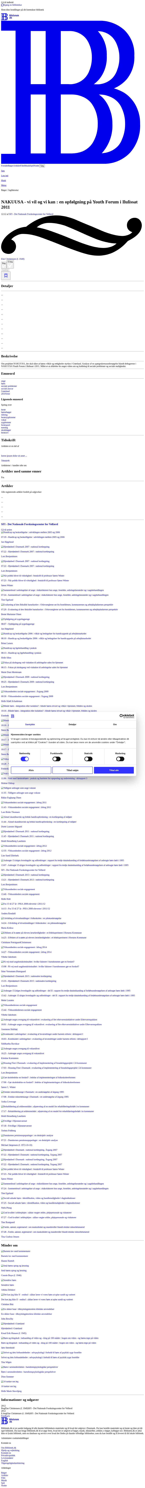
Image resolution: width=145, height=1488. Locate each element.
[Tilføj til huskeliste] (5, 275)
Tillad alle (114, 770)
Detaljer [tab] (72, 724)
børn (3, 383)
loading (5, 270)
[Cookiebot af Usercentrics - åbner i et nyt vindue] (121, 716)
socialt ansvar (7, 388)
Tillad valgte (72, 770)
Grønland (5, 391)
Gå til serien (6, 529)
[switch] (57, 759)
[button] (72, 1407)
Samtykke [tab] (30, 724)
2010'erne (5, 394)
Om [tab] (115, 724)
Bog (4, 263)
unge (3, 381)
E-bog (10, 262)
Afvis (31, 770)
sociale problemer (9, 386)
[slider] (72, 195)
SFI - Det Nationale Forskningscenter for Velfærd (31, 214)
